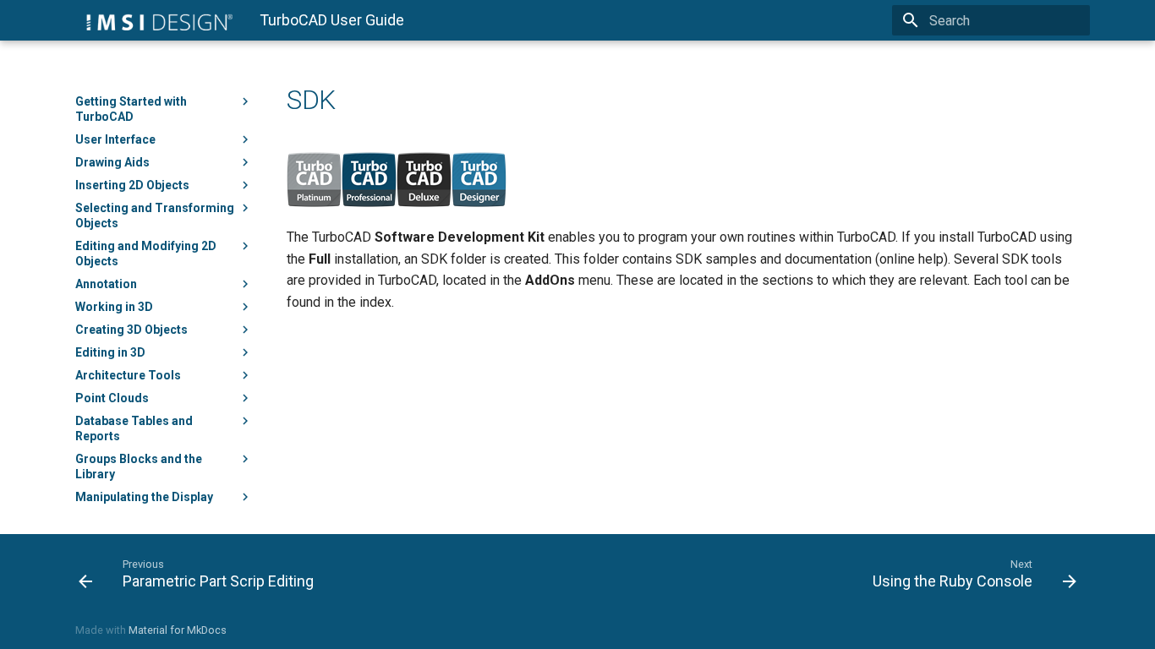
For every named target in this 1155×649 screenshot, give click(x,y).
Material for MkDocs (178, 630)
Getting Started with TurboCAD (131, 109)
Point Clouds (112, 398)
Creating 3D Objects (131, 329)
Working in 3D (114, 307)
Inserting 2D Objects (132, 185)
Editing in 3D (110, 352)
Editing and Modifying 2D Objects (145, 253)
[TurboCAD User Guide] (153, 20)
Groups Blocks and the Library (138, 466)
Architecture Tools (128, 375)
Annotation (106, 284)
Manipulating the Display (144, 497)
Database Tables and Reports (134, 428)
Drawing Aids (112, 162)
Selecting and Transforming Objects (154, 215)
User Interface (115, 139)
